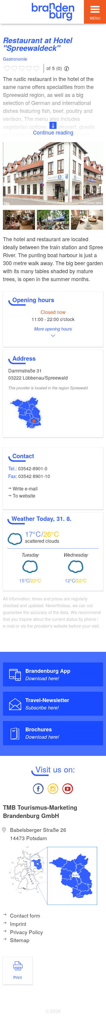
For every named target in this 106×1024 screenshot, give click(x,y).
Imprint (18, 923)
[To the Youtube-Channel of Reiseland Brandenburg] (67, 787)
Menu (95, 17)
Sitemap (19, 940)
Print (17, 977)
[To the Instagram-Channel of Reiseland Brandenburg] (53, 787)
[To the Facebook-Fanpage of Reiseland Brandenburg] (38, 787)
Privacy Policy (26, 932)
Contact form (25, 915)
